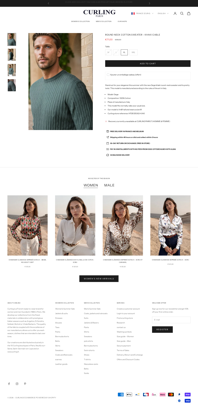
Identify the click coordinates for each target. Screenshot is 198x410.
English (162, 13)
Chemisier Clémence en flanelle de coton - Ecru (75, 261)
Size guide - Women (125, 336)
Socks (86, 373)
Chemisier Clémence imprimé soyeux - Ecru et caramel (123, 261)
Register (162, 329)
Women (91, 185)
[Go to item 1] (11, 39)
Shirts (86, 332)
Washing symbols (124, 332)
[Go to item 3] (11, 70)
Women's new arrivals (99, 279)
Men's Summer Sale (92, 309)
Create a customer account (128, 309)
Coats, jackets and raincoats (96, 313)
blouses (58, 323)
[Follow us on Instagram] (17, 383)
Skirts (57, 346)
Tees (57, 327)
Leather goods (61, 364)
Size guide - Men (124, 341)
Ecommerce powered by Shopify (40, 398)
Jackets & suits (61, 313)
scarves (58, 359)
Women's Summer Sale (65, 309)
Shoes (86, 355)
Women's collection (80, 21)
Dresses (58, 318)
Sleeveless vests (91, 364)
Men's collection (104, 21)
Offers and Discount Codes (128, 359)
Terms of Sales (123, 350)
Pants (57, 332)
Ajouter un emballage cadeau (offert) (125, 75)
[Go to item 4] (11, 85)
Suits (86, 318)
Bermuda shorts (62, 336)
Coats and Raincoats (63, 355)
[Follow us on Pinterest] (25, 383)
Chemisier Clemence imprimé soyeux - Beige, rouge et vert (27, 261)
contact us (121, 327)
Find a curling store (125, 318)
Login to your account (126, 313)
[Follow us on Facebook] (9, 383)
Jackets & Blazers (91, 323)
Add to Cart (148, 63)
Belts (57, 341)
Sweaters (59, 350)
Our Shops (122, 21)
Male (109, 185)
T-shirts (87, 359)
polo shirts (88, 341)
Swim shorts (89, 350)
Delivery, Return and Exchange (130, 355)
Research (121, 323)
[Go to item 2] (11, 54)
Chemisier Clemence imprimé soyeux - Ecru (170, 260)
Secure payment (124, 346)
